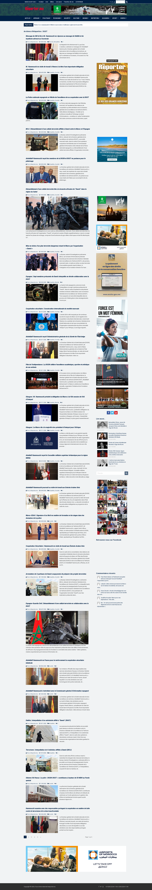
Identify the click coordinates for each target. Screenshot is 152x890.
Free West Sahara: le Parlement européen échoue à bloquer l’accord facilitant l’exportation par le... (111, 578)
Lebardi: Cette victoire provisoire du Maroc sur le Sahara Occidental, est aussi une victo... (111, 585)
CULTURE (76, 18)
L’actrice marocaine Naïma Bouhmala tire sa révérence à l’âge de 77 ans (117, 462)
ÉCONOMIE (57, 18)
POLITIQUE (46, 18)
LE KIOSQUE (79, 2)
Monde (57, 282)
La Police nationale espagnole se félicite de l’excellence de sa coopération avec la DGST (57, 97)
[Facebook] (110, 2)
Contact (41, 2)
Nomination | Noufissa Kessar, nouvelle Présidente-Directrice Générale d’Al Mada (117, 435)
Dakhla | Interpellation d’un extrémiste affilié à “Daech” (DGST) (48, 720)
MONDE (85, 18)
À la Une (51, 42)
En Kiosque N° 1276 (112, 60)
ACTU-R (27, 18)
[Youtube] (114, 2)
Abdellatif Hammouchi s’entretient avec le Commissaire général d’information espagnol (57, 691)
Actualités (57, 42)
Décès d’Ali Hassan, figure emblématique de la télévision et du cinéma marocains (117, 452)
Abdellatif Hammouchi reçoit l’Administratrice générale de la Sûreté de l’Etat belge (55, 337)
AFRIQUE (36, 18)
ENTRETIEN (95, 18)
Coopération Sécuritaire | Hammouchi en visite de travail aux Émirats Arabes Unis (55, 546)
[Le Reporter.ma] (34, 8)
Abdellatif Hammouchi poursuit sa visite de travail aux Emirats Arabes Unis (53, 487)
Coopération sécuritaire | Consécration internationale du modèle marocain (52, 309)
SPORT (114, 18)
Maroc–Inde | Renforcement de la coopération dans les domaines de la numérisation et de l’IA (112, 382)
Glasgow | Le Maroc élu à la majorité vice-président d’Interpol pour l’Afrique (53, 427)
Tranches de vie (69, 2)
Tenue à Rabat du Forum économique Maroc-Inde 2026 (50, 25)
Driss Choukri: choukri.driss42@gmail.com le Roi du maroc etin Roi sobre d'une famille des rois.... (112, 592)
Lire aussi (59, 2)
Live (46, 2)
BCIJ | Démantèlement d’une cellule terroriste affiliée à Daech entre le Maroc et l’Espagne (58, 129)
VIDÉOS (122, 18)
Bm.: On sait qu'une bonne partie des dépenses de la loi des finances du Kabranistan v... (110, 604)
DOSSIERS (105, 18)
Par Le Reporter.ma (32, 42)
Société (57, 72)
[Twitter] (112, 2)
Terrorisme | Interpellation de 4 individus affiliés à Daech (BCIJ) (49, 750)
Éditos (52, 2)
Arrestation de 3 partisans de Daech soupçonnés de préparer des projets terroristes (56, 574)
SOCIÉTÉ (67, 18)
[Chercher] (126, 1)
